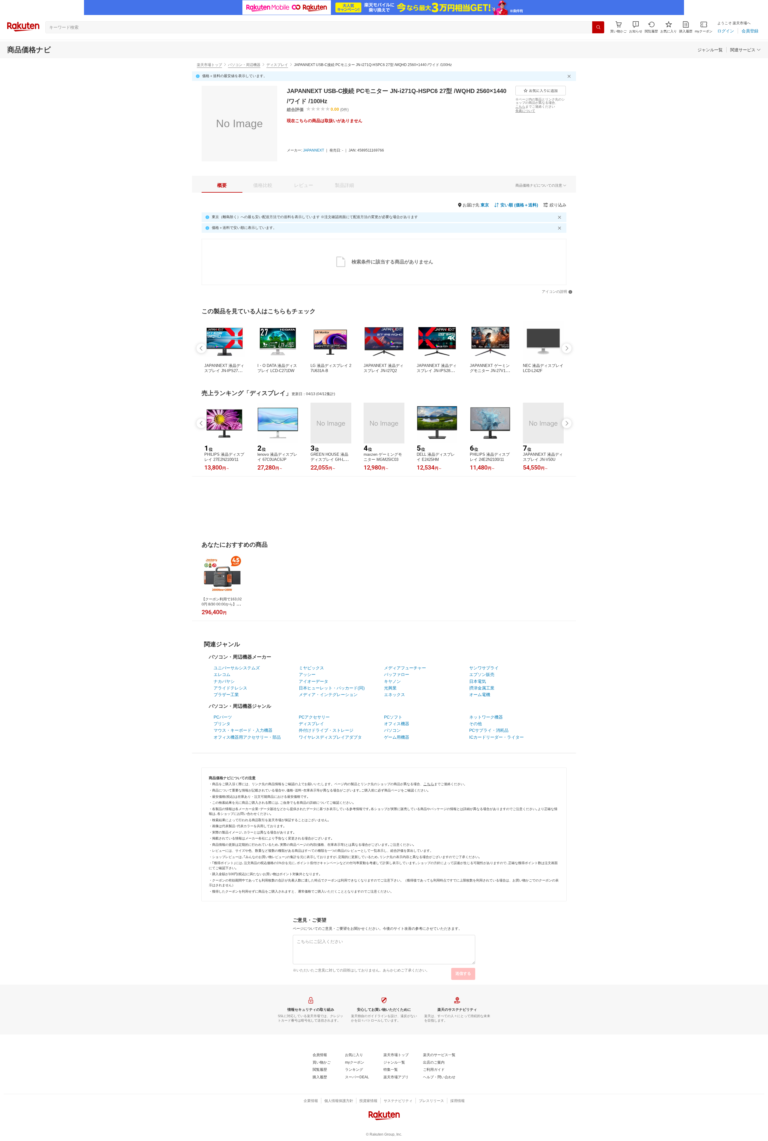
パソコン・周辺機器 (244, 65)
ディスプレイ (277, 65)
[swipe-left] (201, 348)
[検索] (598, 27)
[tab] (222, 185)
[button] (635, 27)
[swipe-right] (567, 348)
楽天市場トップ (209, 65)
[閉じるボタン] (570, 76)
